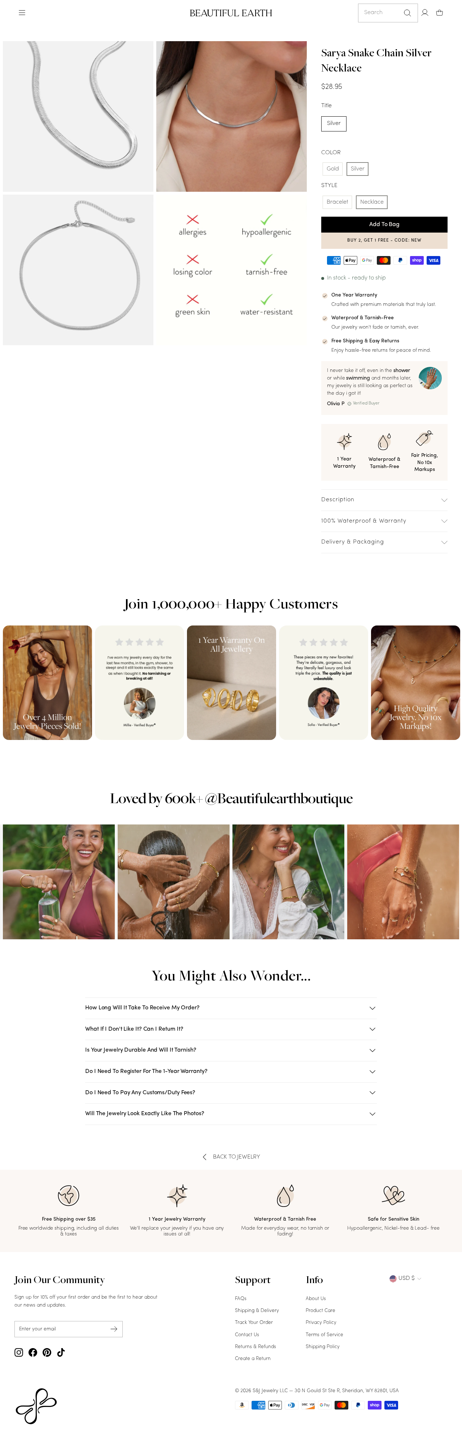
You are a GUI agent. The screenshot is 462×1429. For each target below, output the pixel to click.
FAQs (241, 1298)
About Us (316, 1298)
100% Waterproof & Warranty (363, 521)
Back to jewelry (236, 1157)
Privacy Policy (321, 1322)
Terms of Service (324, 1335)
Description (337, 500)
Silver (334, 123)
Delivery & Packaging (352, 542)
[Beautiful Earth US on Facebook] (33, 1352)
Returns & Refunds (255, 1346)
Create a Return (253, 1358)
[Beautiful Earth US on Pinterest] (47, 1352)
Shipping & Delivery (257, 1310)
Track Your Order (254, 1322)
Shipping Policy (323, 1346)
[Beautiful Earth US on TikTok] (61, 1352)
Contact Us (247, 1335)
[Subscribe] (114, 1329)
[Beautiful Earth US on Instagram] (18, 1352)
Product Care (320, 1310)
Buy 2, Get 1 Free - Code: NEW (384, 240)
